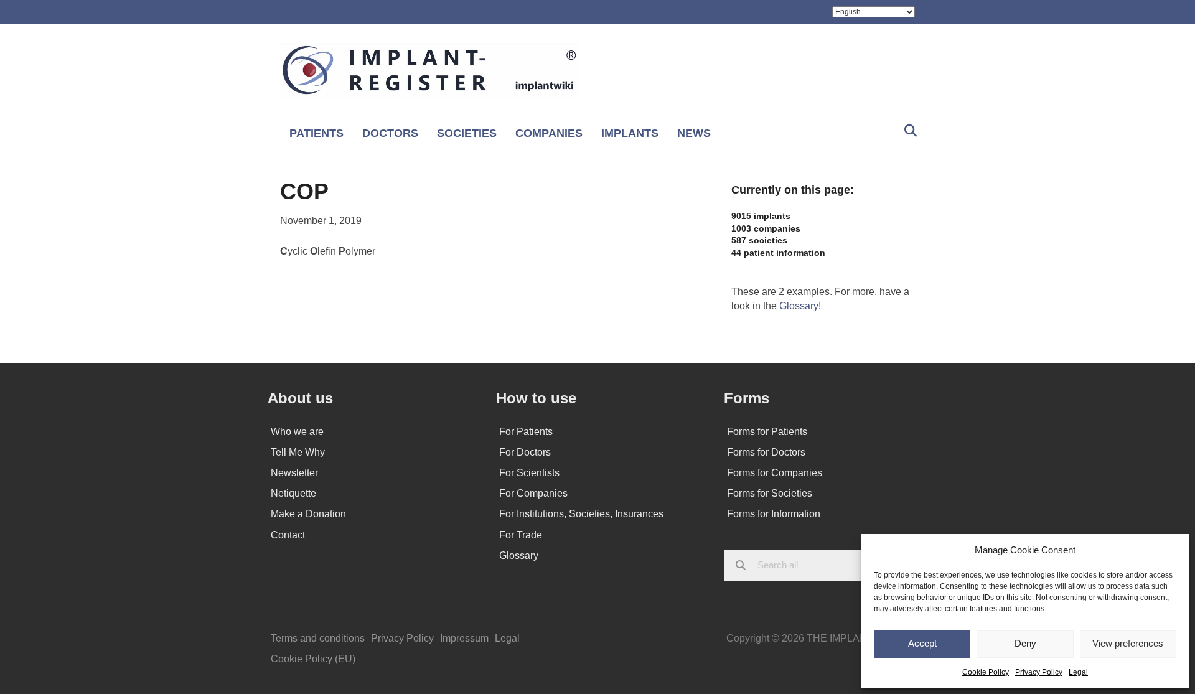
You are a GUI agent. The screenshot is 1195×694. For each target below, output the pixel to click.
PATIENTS (316, 133)
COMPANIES (549, 133)
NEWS (694, 133)
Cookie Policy (985, 672)
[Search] (907, 131)
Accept (922, 643)
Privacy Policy (1038, 672)
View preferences (1127, 643)
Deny (1025, 643)
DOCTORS (390, 133)
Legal (1078, 672)
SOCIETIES (467, 133)
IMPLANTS (629, 133)
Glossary (798, 306)
